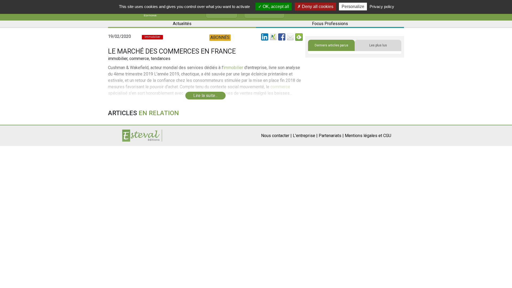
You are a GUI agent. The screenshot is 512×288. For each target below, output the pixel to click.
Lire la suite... (205, 95)
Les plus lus (378, 45)
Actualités (182, 23)
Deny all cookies (317, 6)
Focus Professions (330, 23)
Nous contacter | (276, 135)
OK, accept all (275, 6)
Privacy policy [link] (382, 6)
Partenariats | (331, 135)
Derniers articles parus (331, 45)
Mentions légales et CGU (368, 135)
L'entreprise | (305, 135)
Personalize (353, 6)
